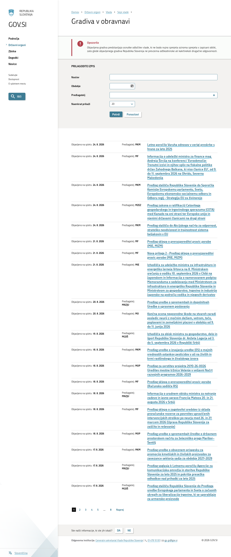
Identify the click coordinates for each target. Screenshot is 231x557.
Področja (13, 38)
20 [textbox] (113, 103)
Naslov (75, 77)
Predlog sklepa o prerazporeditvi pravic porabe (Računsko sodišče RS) (179, 384)
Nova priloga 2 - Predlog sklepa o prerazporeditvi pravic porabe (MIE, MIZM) (180, 255)
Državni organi (17, 45)
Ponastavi (133, 114)
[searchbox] (112, 95)
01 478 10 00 (154, 540)
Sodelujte (12, 75)
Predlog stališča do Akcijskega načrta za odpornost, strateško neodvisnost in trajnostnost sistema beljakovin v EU (182, 229)
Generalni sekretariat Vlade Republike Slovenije (119, 540)
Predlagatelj (78, 95)
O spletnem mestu (17, 83)
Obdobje (75, 86)
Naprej (120, 509)
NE (129, 530)
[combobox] (163, 95)
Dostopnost (13, 79)
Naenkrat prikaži (80, 104)
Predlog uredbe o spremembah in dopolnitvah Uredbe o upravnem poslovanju (178, 304)
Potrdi (116, 114)
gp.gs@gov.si (171, 540)
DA (118, 530)
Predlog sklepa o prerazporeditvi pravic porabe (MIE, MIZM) (179, 243)
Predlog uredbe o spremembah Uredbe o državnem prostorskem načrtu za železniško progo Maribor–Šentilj (182, 438)
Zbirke (12, 51)
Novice (12, 64)
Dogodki (13, 58)
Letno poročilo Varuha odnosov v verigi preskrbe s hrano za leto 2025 (181, 147)
